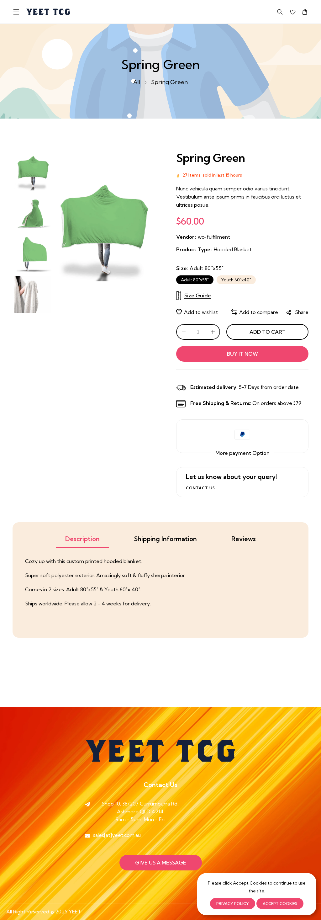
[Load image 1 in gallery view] (32, 171)
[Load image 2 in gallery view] (32, 212)
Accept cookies (280, 903)
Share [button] (301, 312)
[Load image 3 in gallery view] (32, 253)
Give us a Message (160, 862)
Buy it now (242, 354)
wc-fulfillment (214, 237)
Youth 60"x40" (236, 280)
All (136, 82)
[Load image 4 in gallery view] (32, 294)
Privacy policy (232, 903)
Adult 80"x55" (195, 280)
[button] (16, 11)
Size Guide (197, 295)
